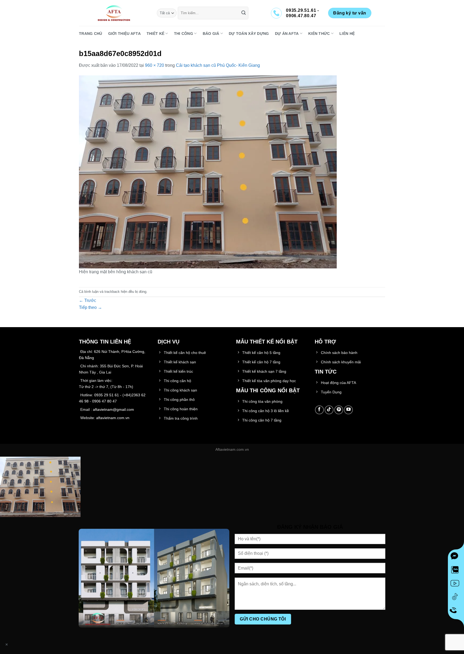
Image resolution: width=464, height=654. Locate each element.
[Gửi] (243, 13)
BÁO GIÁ (211, 33)
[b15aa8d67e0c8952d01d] (208, 171)
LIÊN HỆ (347, 33)
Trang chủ (90, 33)
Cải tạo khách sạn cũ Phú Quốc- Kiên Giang (218, 65)
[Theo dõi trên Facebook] (319, 409)
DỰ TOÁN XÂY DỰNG (249, 33)
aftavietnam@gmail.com (113, 409)
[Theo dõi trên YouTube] (348, 409)
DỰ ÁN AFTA (287, 33)
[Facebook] (456, 557)
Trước (87, 300)
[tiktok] (456, 597)
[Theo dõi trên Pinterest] (338, 409)
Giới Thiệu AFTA (124, 33)
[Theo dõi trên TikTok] (329, 409)
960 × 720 (154, 65)
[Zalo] (456, 571)
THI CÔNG (183, 33)
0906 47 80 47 (104, 401)
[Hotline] (456, 611)
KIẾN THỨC (319, 33)
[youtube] (456, 584)
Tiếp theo (90, 307)
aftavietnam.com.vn (112, 418)
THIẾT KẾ (155, 33)
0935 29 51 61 (106, 395)
